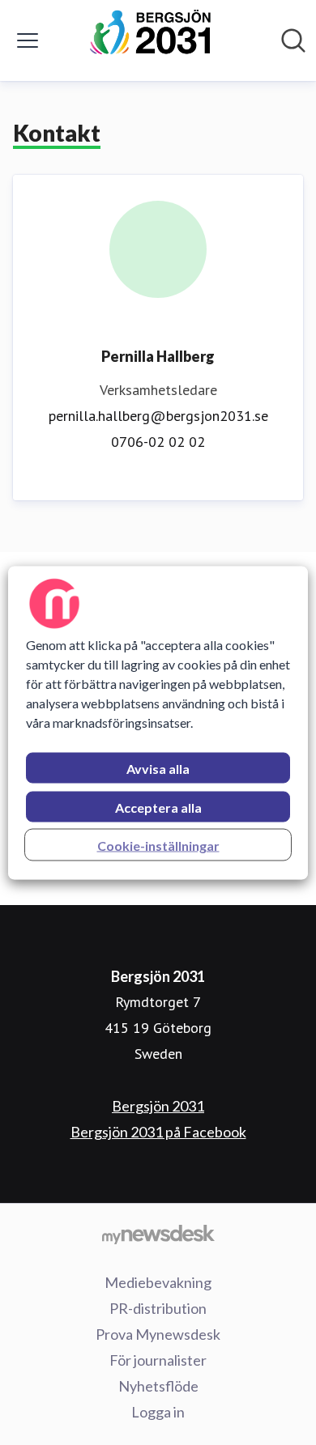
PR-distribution (158, 1308)
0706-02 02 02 (158, 441)
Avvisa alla (158, 768)
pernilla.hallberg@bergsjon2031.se (158, 415)
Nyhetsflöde (158, 1386)
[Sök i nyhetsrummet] (293, 40)
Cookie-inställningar (158, 844)
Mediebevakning (158, 1282)
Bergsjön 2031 (158, 1106)
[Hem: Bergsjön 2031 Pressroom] (153, 40)
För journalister (158, 1360)
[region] (158, 722)
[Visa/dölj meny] (27, 40)
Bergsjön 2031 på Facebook (158, 1132)
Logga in (158, 1412)
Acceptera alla (158, 806)
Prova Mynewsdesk (158, 1334)
